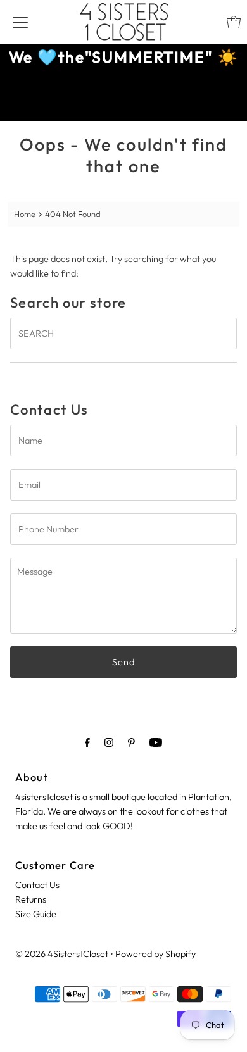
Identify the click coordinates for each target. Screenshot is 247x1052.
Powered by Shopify (155, 954)
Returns (30, 899)
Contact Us (37, 885)
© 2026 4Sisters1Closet (61, 954)
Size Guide (35, 914)
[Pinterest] (131, 742)
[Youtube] (155, 742)
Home (24, 214)
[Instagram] (108, 742)
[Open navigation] (20, 22)
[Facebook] (87, 742)
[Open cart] (234, 22)
